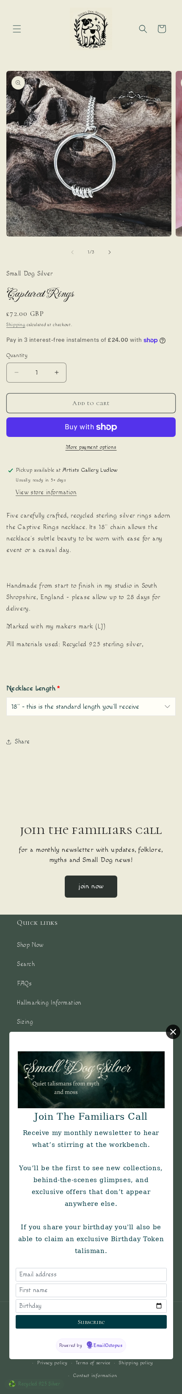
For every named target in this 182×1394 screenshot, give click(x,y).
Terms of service (93, 1363)
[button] (17, 29)
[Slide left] (72, 252)
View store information (46, 492)
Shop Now (30, 945)
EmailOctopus (108, 1345)
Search (26, 964)
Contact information (95, 1375)
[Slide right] (109, 252)
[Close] (173, 1032)
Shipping (15, 324)
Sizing (25, 1022)
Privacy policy (52, 1363)
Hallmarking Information (49, 1003)
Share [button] (22, 741)
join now (91, 886)
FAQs (24, 983)
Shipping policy (136, 1363)
